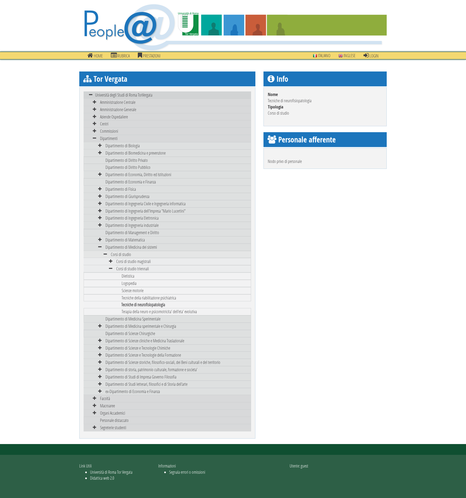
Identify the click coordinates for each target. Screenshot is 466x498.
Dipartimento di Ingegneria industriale (132, 225)
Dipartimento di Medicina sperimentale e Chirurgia (140, 326)
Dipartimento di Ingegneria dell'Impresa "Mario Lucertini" (145, 211)
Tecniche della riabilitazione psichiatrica (149, 298)
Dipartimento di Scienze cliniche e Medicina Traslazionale (144, 340)
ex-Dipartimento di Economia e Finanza (132, 391)
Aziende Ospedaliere (114, 117)
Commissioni (109, 131)
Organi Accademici (112, 413)
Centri (104, 124)
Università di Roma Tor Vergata (111, 472)
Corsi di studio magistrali (133, 261)
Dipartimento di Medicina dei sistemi (131, 247)
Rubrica (123, 56)
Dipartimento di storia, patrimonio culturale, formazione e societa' (151, 369)
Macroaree (107, 405)
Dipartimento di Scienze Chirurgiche (130, 333)
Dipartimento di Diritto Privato (126, 160)
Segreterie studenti (113, 427)
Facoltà (105, 398)
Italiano (323, 55)
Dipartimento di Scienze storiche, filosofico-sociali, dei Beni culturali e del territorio (162, 362)
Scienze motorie (132, 290)
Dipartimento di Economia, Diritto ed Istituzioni (138, 174)
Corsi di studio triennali (132, 268)
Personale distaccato (114, 420)
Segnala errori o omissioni (187, 472)
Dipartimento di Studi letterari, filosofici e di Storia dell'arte (146, 384)
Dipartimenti (109, 138)
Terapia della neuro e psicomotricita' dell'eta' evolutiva (159, 311)
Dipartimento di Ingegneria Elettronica (132, 218)
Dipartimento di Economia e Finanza (130, 182)
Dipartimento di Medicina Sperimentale (132, 319)
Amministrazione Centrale (117, 102)
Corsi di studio (121, 254)
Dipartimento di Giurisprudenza (127, 196)
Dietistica (128, 276)
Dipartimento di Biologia (122, 145)
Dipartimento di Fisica (120, 189)
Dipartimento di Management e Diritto (132, 232)
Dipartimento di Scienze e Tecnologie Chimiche (137, 348)
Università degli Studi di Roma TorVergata (123, 95)
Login (374, 56)
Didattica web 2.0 (102, 478)
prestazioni (151, 56)
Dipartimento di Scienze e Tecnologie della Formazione (143, 355)
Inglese (349, 55)
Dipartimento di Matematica (125, 240)
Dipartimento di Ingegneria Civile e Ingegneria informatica (145, 203)
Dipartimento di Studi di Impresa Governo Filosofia (140, 377)
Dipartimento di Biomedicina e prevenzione (135, 153)
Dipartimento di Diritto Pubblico (127, 167)
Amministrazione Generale (118, 109)
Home (98, 56)
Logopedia (129, 283)
